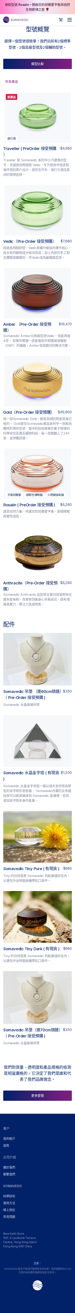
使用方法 (9, 1203)
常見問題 (9, 1217)
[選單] (68, 20)
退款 (6, 1145)
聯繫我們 (9, 1174)
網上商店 (9, 1210)
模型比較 (37, 64)
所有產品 (11, 82)
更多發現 (37, 1096)
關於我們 (9, 1167)
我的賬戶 (9, 1138)
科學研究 (9, 1196)
